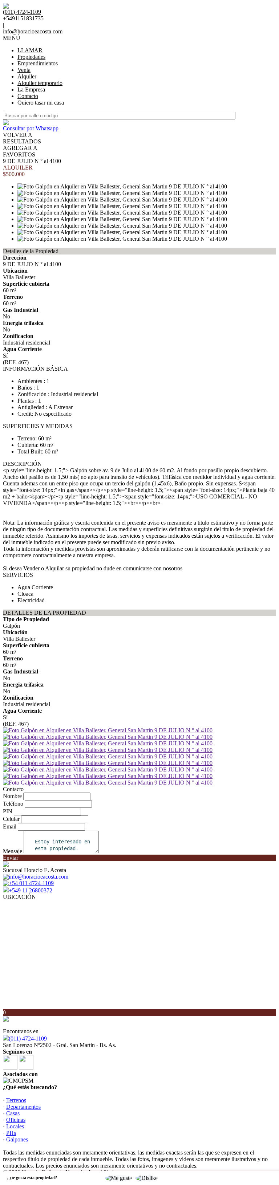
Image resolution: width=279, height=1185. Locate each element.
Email (9, 826)
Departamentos (23, 1107)
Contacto (27, 96)
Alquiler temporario (39, 83)
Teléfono (13, 804)
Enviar (10, 858)
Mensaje (12, 851)
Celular (11, 819)
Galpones (17, 1139)
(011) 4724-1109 (28, 1038)
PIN (7, 811)
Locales (15, 1126)
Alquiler (26, 76)
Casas (13, 1113)
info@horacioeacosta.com (32, 31)
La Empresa (31, 89)
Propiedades (31, 57)
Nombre (12, 796)
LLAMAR (30, 50)
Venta (24, 70)
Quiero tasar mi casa (40, 102)
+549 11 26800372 (30, 890)
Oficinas (15, 1120)
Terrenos (16, 1100)
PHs (11, 1133)
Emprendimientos (37, 63)
